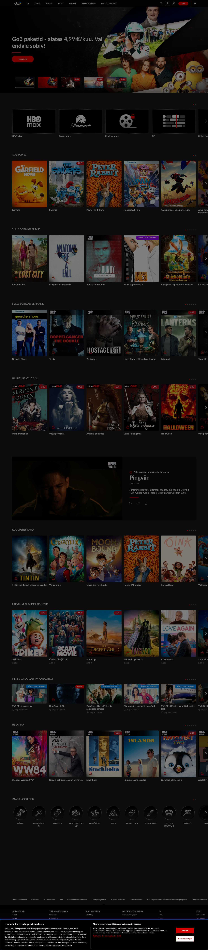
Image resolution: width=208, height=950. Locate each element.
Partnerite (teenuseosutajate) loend (107, 936)
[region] (104, 934)
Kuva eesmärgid (185, 939)
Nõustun (185, 930)
